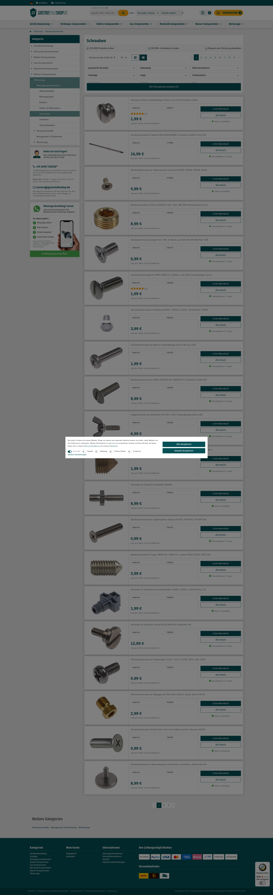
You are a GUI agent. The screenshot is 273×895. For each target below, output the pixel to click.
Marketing (103, 451)
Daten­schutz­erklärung (91, 446)
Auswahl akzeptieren (183, 450)
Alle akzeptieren (183, 444)
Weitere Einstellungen (77, 455)
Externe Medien (120, 451)
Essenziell (76, 451)
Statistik (90, 451)
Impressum (114, 446)
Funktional (137, 451)
